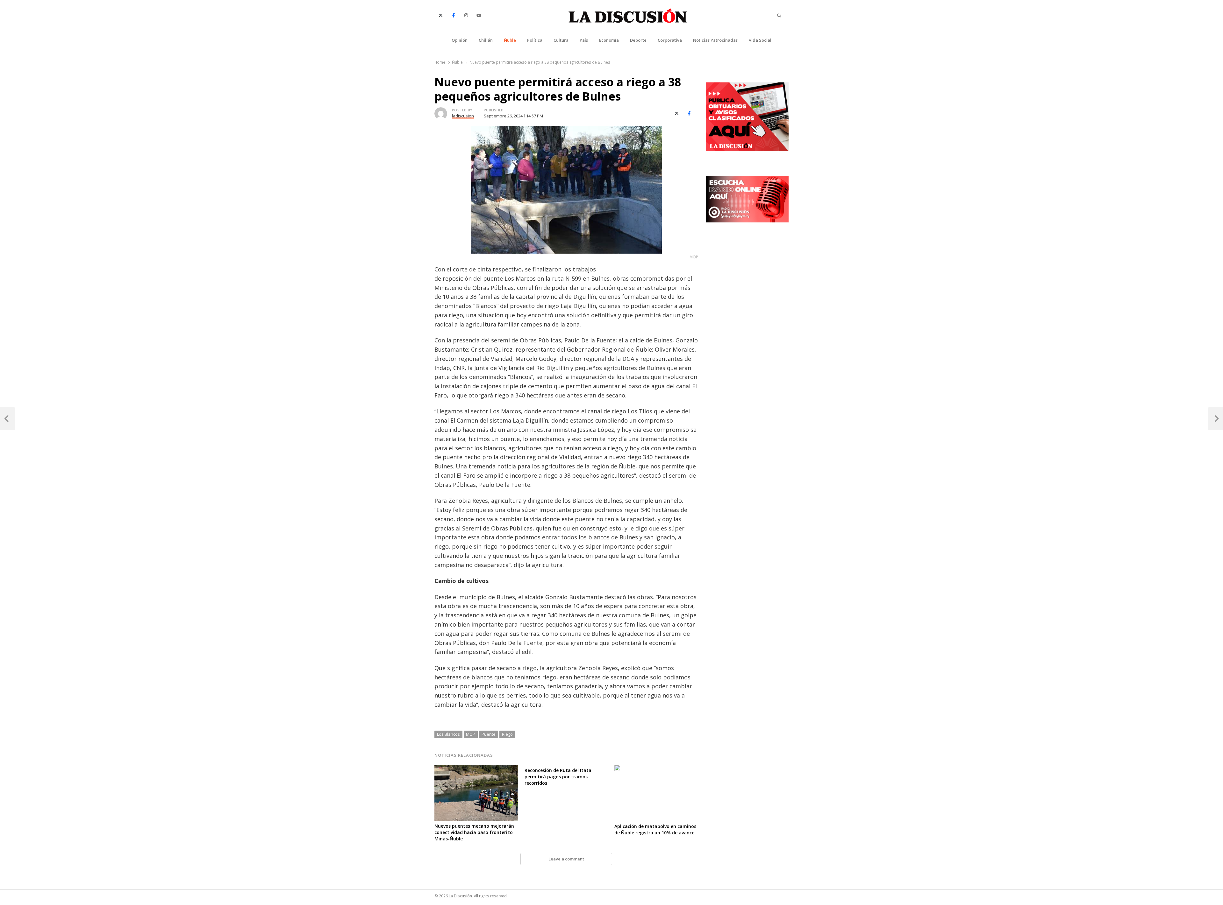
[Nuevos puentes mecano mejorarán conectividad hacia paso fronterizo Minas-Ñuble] (476, 768)
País (584, 40)
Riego (507, 734)
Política (534, 40)
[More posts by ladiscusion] (440, 111)
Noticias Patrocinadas (715, 40)
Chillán (486, 40)
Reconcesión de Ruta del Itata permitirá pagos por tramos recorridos (558, 776)
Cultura (561, 40)
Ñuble (510, 40)
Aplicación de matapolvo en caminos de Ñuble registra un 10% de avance (655, 829)
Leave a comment (566, 859)
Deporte (638, 40)
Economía (609, 40)
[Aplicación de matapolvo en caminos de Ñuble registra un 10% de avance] (656, 768)
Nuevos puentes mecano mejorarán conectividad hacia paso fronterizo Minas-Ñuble (474, 832)
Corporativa (670, 40)
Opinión (460, 40)
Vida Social (760, 40)
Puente (489, 734)
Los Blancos (448, 734)
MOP (470, 734)
